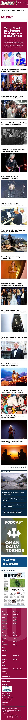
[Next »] (26, 467)
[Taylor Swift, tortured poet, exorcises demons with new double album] (14, 324)
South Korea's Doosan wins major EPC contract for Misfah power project (13, 512)
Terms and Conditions (8, 697)
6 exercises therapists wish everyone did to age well (14, 505)
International (16, 661)
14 (15, 467)
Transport (4, 617)
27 (21, 467)
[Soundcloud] (23, 2)
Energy (15, 619)
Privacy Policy (6, 695)
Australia (4, 665)
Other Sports (16, 646)
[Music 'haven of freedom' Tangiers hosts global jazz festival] (14, 243)
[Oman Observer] (6, 2)
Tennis (14, 637)
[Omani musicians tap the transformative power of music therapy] (14, 217)
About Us (4, 684)
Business (15, 659)
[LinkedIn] (25, 2)
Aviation (15, 620)
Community (5, 628)
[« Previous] (2, 467)
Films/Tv (4, 646)
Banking (15, 617)
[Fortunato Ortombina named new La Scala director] (14, 350)
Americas (4, 659)
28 (23, 467)
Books (3, 647)
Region (3, 658)
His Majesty (4, 622)
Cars (14, 622)
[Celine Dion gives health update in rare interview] (14, 270)
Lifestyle (8, 10)
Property (15, 623)
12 (11, 467)
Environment (5, 623)
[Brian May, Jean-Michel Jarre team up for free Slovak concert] (14, 163)
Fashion (4, 643)
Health (3, 615)
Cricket (15, 638)
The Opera (4, 650)
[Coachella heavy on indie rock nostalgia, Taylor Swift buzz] (14, 377)
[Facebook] (18, 2)
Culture (18, 10)
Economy (15, 614)
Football (15, 635)
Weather (4, 629)
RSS (3, 704)
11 (9, 467)
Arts (13, 10)
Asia (3, 662)
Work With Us (6, 693)
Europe (4, 661)
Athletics (15, 641)
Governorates (5, 614)
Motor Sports (16, 640)
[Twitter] (20, 2)
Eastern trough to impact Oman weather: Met (13, 493)
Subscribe (5, 702)
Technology (4, 673)
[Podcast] (14, 537)
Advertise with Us (7, 700)
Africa (3, 664)
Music (3, 649)
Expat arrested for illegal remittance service (14, 499)
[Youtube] (27, 2)
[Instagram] (22, 2)
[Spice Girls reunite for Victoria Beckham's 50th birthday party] (14, 297)
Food (22, 10)
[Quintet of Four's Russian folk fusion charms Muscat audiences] (14, 83)
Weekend (4, 652)
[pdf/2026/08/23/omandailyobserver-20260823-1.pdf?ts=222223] (14, 588)
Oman (14, 658)
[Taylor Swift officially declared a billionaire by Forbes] (14, 429)
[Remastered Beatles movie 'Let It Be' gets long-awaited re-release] (14, 136)
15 (17, 467)
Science (4, 671)
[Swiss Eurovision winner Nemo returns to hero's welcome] (14, 110)
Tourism (4, 625)
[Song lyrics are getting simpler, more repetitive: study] (14, 455)
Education (4, 620)
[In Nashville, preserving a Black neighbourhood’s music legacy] (14, 404)
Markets (15, 615)
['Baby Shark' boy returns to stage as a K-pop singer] (14, 59)
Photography (5, 644)
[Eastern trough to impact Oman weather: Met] (14, 481)
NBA (14, 644)
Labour (3, 626)
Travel (3, 641)
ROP (3, 619)
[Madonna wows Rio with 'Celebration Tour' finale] (14, 190)
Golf (14, 643)
